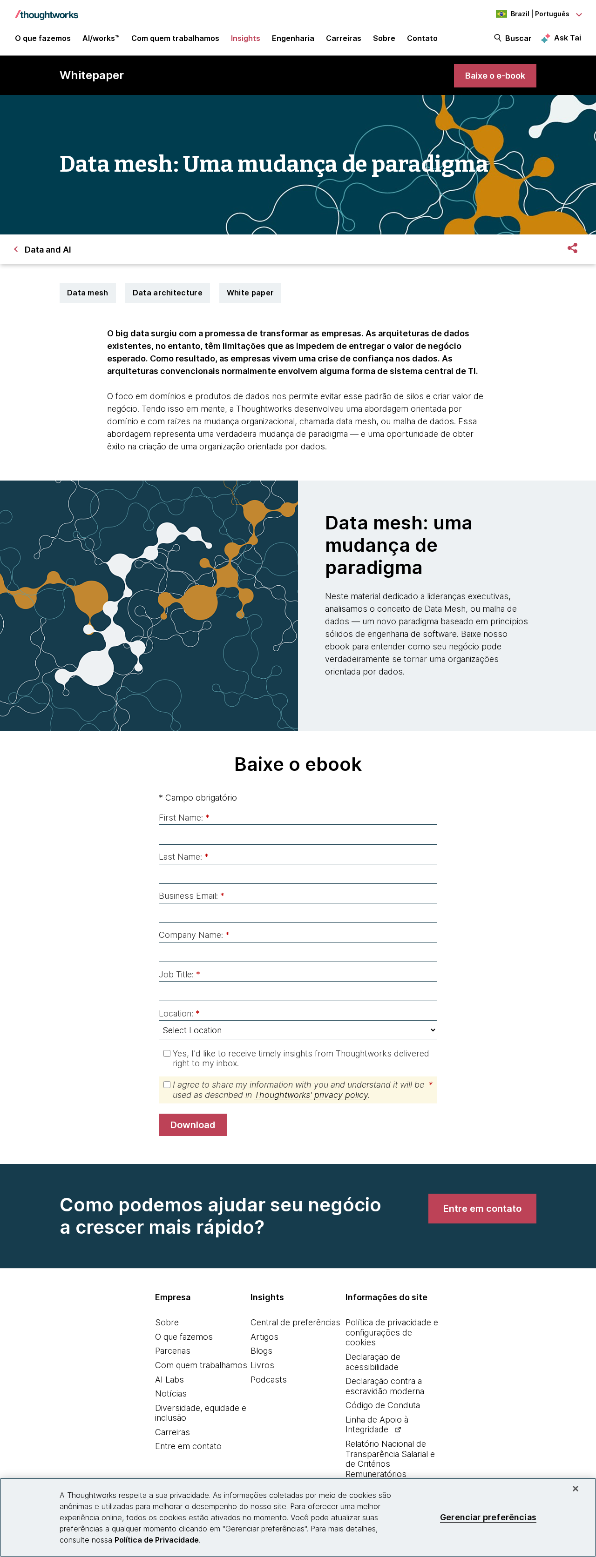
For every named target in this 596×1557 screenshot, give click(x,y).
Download (192, 1124)
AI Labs (169, 1379)
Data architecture (168, 292)
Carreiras (172, 1432)
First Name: (184, 817)
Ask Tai (567, 37)
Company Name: (194, 935)
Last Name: (184, 857)
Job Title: (179, 974)
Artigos (264, 1337)
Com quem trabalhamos (201, 1365)
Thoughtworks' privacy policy (311, 1095)
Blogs (261, 1351)
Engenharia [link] (293, 38)
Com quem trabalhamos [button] (175, 38)
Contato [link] (422, 38)
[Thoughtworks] (46, 10)
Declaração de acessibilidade (372, 1362)
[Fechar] (575, 1488)
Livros (262, 1365)
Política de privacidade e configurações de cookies (391, 1332)
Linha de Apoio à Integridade (376, 1425)
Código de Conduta (382, 1405)
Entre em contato (188, 1446)
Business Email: (191, 896)
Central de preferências (295, 1322)
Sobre (167, 1322)
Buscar (518, 38)
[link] (495, 75)
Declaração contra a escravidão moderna (384, 1386)
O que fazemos (184, 1337)
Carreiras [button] (343, 38)
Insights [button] (245, 38)
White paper (250, 292)
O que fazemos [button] (43, 38)
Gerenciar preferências (488, 1517)
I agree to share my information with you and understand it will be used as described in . (302, 1090)
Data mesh (87, 292)
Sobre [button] (384, 38)
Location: (179, 1013)
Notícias (171, 1393)
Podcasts (269, 1379)
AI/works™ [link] (101, 38)
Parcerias (172, 1351)
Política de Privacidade (157, 1539)
